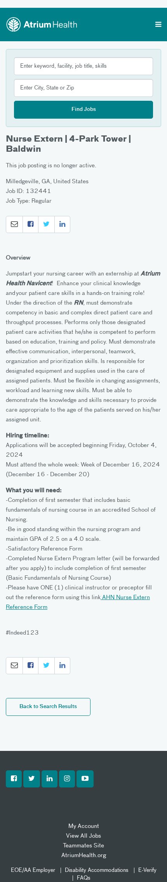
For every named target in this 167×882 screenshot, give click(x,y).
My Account (83, 826)
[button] (14, 224)
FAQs (83, 878)
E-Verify (147, 870)
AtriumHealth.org (83, 855)
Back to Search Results (48, 706)
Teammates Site (83, 846)
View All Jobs (83, 836)
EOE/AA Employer (33, 870)
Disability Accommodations (97, 870)
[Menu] (158, 25)
